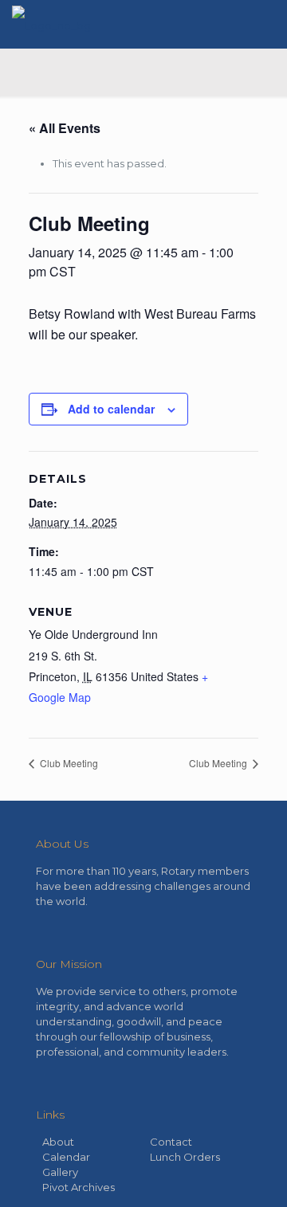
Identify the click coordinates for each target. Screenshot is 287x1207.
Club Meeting (67, 763)
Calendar (66, 1156)
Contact (171, 1141)
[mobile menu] (265, 23)
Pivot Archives (78, 1187)
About (58, 1141)
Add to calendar (111, 409)
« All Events (64, 128)
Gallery (60, 1172)
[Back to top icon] (254, 1174)
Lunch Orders (185, 1156)
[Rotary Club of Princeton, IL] (51, 24)
